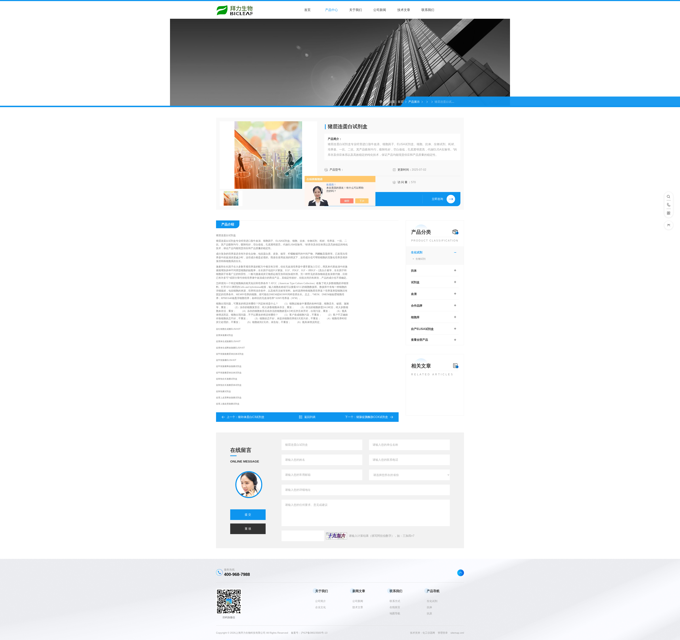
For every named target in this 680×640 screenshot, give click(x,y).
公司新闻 (379, 10)
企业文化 (320, 607)
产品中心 (331, 10)
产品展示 (414, 101)
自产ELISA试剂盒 (422, 328)
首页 (307, 10)
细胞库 (415, 317)
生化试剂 (416, 252)
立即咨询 (437, 198)
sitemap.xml (457, 632)
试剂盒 (415, 282)
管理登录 (443, 632)
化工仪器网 (430, 632)
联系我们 (427, 10)
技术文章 (403, 10)
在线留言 (395, 607)
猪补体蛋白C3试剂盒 (251, 416)
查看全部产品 (419, 339)
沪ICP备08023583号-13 (314, 632)
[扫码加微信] (668, 213)
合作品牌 (416, 305)
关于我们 (355, 10)
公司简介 (320, 601)
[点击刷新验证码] (336, 535)
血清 (414, 293)
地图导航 (395, 613)
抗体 (414, 270)
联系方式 (395, 601)
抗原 (429, 613)
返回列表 (310, 416)
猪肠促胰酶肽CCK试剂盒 (372, 416)
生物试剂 (421, 258)
